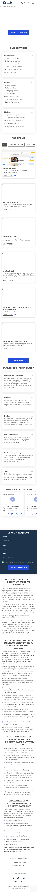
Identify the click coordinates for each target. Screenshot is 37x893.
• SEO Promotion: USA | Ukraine (14, 118)
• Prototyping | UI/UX (11, 91)
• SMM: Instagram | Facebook (14, 120)
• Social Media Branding (12, 123)
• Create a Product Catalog (13, 67)
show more (18, 360)
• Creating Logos (9, 93)
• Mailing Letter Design (11, 96)
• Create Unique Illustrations (13, 99)
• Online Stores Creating (12, 61)
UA (25, 3)
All (4, 144)
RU (29, 3)
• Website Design (10, 85)
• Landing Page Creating (12, 58)
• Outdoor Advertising (11, 102)
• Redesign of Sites (10, 88)
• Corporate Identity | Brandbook (15, 115)
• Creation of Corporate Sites (13, 64)
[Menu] (33, 3)
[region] (18, 508)
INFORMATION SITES (16, 144)
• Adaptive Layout (10, 72)
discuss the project (18, 33)
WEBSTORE (31, 144)
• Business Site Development (13, 69)
